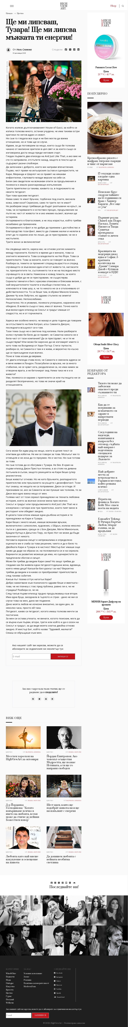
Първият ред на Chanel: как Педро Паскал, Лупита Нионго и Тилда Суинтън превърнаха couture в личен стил (109, 228)
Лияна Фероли (74, 752)
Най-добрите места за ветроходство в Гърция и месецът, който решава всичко (110, 479)
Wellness (102, 396)
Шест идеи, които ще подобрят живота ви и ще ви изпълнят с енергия (63, 808)
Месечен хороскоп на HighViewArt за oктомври (22, 758)
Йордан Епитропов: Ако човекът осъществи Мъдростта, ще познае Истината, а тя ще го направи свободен (62, 762)
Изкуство (102, 183)
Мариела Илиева (33, 752)
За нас (26, 977)
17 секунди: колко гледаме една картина (109, 176)
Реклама (27, 980)
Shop (113, 6)
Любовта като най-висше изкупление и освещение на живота (22, 859)
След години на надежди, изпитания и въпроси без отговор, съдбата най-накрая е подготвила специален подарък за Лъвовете (109, 446)
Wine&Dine (11, 973)
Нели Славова (24, 49)
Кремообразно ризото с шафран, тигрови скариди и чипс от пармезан (104, 161)
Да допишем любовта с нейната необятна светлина (61, 859)
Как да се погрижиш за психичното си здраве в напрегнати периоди (107, 412)
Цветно (20, 13)
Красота (101, 242)
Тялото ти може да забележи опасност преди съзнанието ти (110, 388)
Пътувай (10, 999)
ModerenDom (30, 986)
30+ (99, 210)
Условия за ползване (33, 973)
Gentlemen (103, 490)
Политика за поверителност (36, 983)
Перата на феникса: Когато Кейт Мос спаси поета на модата (108, 504)
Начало (9, 13)
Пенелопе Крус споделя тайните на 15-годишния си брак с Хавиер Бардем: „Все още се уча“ (109, 199)
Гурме (90, 167)
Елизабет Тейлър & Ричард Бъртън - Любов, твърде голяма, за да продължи (110, 525)
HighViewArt (103, 184)
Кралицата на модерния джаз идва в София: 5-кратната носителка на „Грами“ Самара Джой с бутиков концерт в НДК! (108, 262)
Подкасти (10, 977)
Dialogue (10, 983)
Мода (100, 511)
